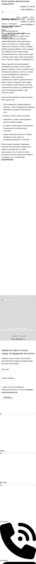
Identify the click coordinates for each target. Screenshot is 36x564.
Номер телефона (8, 378)
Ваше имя (5, 369)
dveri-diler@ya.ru (18, 339)
